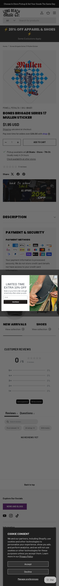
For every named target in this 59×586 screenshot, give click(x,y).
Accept (28, 564)
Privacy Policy (26, 556)
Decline (28, 571)
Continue (15, 302)
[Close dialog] (55, 277)
